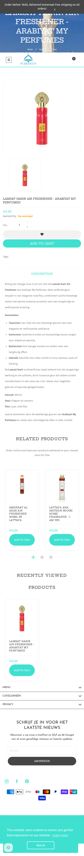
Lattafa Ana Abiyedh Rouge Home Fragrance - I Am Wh (61, 514)
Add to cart (42, 243)
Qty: (5, 225)
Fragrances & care (48, 49)
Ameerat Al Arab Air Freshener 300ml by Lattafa (18, 514)
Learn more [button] (60, 835)
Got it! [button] (41, 845)
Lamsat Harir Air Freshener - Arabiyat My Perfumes (21, 646)
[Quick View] (18, 479)
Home (30, 49)
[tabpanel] (42, 352)
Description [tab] (42, 274)
